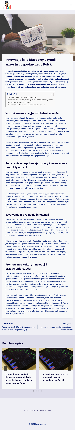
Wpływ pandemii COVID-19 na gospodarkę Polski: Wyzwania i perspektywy (19, 327)
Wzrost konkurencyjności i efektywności (22, 97)
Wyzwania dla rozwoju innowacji (20, 102)
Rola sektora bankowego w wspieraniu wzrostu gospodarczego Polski (55, 377)
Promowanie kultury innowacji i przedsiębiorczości (26, 105)
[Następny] (69, 368)
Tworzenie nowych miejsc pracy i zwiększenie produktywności (30, 100)
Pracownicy (41, 410)
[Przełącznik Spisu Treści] (51, 94)
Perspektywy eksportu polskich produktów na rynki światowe (56, 327)
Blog (49, 410)
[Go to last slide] (5, 368)
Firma (32, 410)
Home (26, 410)
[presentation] (19, 359)
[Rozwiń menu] (71, 4)
